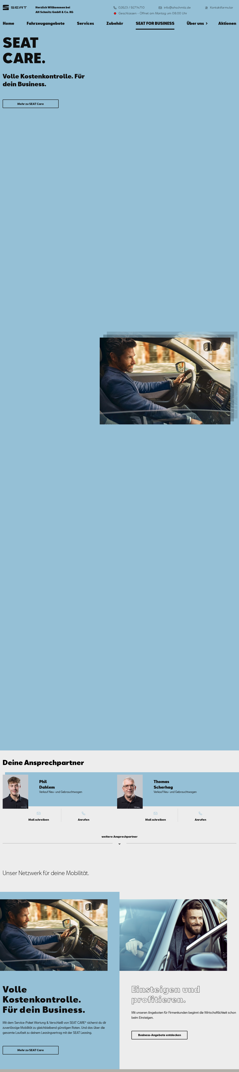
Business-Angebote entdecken (159, 1035)
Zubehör (114, 23)
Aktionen (227, 23)
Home (8, 23)
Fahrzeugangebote (46, 23)
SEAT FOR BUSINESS (155, 23)
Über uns (195, 23)
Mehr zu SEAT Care (30, 103)
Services (85, 23)
